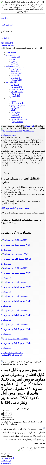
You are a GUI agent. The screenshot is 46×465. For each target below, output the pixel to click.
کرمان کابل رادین (18, 105)
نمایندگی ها (10, 98)
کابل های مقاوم (12, 66)
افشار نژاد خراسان (18, 103)
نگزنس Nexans (17, 122)
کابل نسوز (15, 71)
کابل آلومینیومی (17, 68)
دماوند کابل (15, 112)
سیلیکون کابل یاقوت (19, 119)
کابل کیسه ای (16, 80)
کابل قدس (15, 115)
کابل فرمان (15, 94)
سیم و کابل (10, 54)
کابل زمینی (15, 75)
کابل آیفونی (15, 96)
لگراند (13, 110)
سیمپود (14, 101)
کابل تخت (15, 64)
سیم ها (13, 59)
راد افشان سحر (17, 117)
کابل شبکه (15, 85)
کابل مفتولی (16, 57)
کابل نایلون (15, 61)
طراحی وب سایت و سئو (38, 449)
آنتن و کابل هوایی (17, 89)
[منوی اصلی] (2, 48)
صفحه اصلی (11, 52)
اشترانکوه (15, 108)
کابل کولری (15, 78)
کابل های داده (11, 82)
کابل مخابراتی (16, 87)
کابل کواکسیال (17, 92)
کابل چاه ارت (16, 73)
